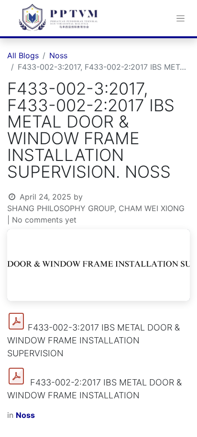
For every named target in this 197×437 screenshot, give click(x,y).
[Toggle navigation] (180, 18)
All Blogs (23, 55)
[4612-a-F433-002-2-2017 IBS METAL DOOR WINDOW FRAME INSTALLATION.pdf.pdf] (16, 376)
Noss (58, 55)
